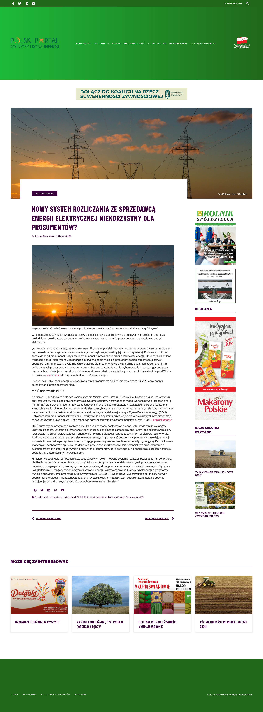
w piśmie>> (54, 375)
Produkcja (102, 44)
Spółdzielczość (134, 44)
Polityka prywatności (56, 694)
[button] (247, 3)
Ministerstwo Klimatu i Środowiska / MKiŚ (124, 497)
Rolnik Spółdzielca (203, 44)
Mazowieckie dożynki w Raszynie (37, 622)
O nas (14, 694)
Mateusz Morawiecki (94, 497)
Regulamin (29, 694)
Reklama (81, 694)
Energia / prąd (41, 497)
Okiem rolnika (178, 44)
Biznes (116, 44)
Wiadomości (83, 44)
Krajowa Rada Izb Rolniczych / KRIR (66, 497)
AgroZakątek (157, 44)
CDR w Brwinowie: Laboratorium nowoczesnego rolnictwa (210, 514)
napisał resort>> (163, 419)
